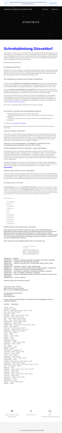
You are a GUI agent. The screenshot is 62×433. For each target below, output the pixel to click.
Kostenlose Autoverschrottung (19, 135)
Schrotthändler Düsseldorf (18, 9)
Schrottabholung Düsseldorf (33, 430)
